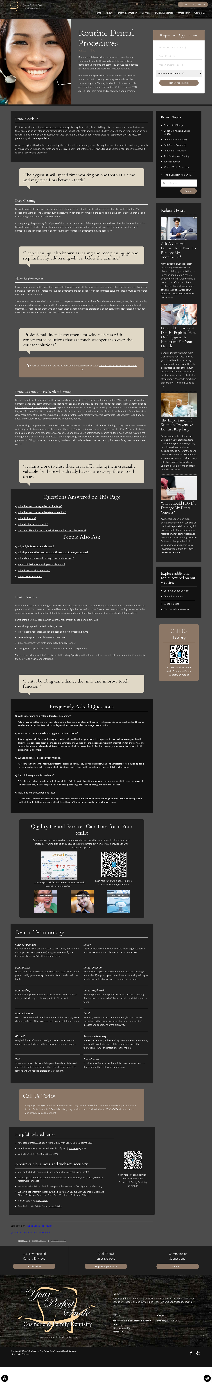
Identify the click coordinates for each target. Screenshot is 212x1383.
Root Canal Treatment (175, 150)
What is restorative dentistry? (34, 570)
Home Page (75, 1148)
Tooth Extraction (172, 161)
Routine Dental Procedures (38, 1225)
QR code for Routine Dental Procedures (30, 1232)
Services (146, 12)
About (109, 12)
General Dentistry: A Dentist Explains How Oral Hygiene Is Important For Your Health (178, 337)
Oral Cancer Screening (175, 144)
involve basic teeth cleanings (55, 127)
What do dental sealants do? (33, 524)
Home (98, 12)
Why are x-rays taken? (30, 576)
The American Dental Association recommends (38, 301)
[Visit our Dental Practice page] (118, 912)
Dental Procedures (173, 596)
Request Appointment (106, 1266)
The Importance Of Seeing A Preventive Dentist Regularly (177, 425)
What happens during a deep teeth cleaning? (42, 512)
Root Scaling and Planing (176, 156)
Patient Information (127, 12)
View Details (42, 1200)
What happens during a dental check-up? (40, 506)
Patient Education (164, 12)
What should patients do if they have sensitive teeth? (46, 558)
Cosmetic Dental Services (176, 590)
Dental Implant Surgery (175, 139)
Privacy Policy (16, 1354)
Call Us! (194, 4)
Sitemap (26, 1354)
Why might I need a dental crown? (36, 546)
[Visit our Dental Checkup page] (45, 912)
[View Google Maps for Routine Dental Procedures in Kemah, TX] (59, 878)
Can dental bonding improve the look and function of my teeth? (52, 530)
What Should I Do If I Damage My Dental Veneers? (178, 508)
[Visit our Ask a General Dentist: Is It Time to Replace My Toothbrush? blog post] (179, 239)
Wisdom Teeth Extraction (176, 167)
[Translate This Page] (207, 1378)
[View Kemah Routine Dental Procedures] (35, 103)
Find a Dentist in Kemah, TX (178, 174)
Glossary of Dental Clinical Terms (70, 1142)
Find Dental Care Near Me (176, 609)
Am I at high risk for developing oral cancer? (41, 564)
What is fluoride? (27, 518)
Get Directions (34, 1266)
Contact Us (199, 12)
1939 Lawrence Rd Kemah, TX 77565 (156, 4)
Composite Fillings (173, 125)
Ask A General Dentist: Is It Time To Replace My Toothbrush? (178, 250)
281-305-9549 (113, 1109)
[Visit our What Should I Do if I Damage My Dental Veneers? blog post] (179, 499)
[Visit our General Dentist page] (82, 912)
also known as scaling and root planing (52, 209)
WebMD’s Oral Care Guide (39, 1153)
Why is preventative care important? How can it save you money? (53, 552)
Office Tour (184, 12)
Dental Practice (171, 603)
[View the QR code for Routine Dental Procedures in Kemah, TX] (113, 876)
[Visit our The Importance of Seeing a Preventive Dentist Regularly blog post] (179, 416)
